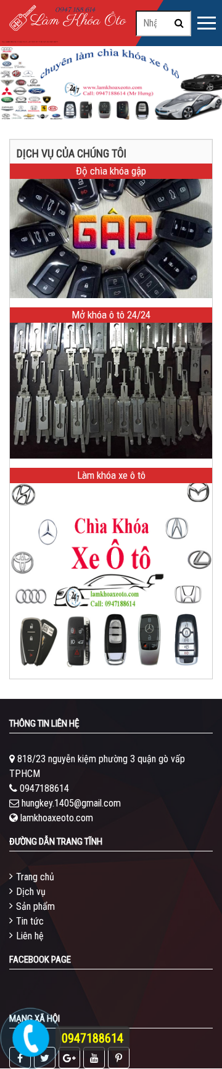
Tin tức (30, 921)
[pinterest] (119, 1057)
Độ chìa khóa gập (111, 171)
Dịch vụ (31, 891)
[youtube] (94, 1057)
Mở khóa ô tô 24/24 (111, 315)
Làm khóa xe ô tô (111, 475)
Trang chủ (35, 877)
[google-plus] (69, 1057)
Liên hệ (30, 936)
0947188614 (44, 788)
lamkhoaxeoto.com (56, 818)
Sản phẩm (35, 906)
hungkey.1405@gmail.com (71, 803)
